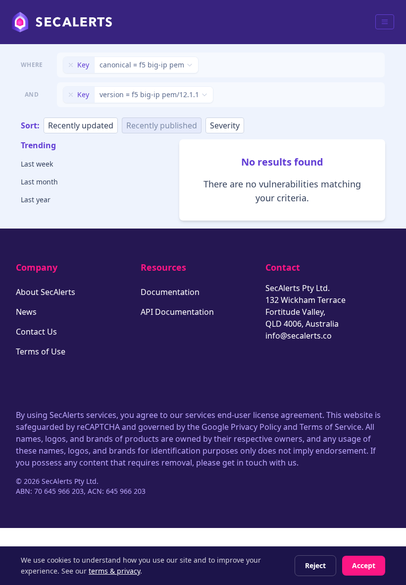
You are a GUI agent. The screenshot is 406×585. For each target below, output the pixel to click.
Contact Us (36, 331)
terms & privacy (114, 571)
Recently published (161, 125)
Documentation (170, 292)
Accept (363, 565)
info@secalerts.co (298, 335)
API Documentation (177, 311)
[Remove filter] (71, 65)
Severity (225, 125)
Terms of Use (40, 351)
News (26, 311)
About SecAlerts (45, 292)
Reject (315, 565)
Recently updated (80, 125)
